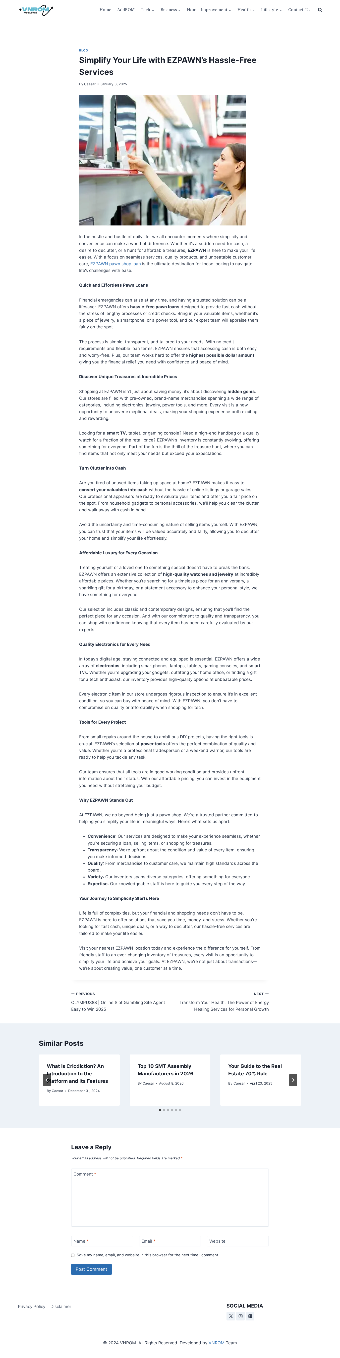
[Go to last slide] (47, 1080)
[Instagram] (240, 1316)
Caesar (90, 84)
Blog (83, 50)
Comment (84, 1174)
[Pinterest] (250, 1316)
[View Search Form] (320, 9)
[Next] (293, 1080)
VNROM (217, 1342)
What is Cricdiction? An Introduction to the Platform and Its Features (77, 1073)
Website (217, 1241)
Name (81, 1241)
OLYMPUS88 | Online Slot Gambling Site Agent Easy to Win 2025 (118, 1002)
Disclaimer (61, 1306)
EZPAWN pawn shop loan (115, 263)
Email (148, 1241)
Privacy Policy (31, 1306)
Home (105, 10)
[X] (231, 1316)
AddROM (126, 10)
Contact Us (299, 10)
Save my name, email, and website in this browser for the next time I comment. (148, 1255)
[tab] (160, 1110)
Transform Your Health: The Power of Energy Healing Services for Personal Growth (224, 1002)
